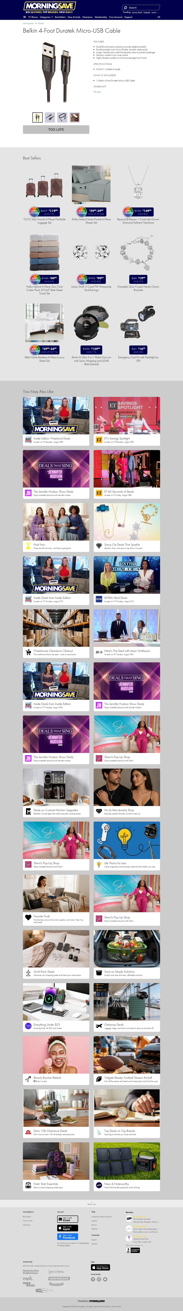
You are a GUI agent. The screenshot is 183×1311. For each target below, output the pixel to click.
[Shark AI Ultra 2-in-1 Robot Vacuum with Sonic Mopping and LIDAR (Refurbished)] (91, 343)
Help (93, 1212)
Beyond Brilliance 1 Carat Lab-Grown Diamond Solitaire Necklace (138, 220)
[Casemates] (46, 1290)
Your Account (115, 17)
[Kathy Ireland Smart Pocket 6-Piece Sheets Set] (91, 205)
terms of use (84, 1243)
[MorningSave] (59, 1278)
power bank (137, 12)
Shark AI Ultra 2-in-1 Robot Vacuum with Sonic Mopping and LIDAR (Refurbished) (91, 360)
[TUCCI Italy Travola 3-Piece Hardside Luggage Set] (44, 205)
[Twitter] (105, 1279)
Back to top (92, 1204)
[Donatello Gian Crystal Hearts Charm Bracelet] (138, 273)
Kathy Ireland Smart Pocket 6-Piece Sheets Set (91, 220)
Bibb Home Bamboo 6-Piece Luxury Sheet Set (44, 359)
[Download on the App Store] (100, 1267)
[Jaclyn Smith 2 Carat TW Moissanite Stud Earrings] (91, 273)
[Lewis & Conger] (59, 1272)
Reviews (129, 1212)
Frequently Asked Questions (102, 1216)
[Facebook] (93, 1279)
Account (60, 1212)
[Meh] (33, 1278)
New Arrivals (74, 17)
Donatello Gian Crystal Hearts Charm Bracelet (138, 288)
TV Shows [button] (33, 17)
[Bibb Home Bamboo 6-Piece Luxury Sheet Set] (44, 343)
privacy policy (65, 1245)
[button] (24, 17)
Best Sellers (60, 17)
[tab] (37, 117)
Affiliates (95, 1229)
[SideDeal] (33, 1284)
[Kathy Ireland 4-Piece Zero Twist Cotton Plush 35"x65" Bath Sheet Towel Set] (44, 273)
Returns (94, 1225)
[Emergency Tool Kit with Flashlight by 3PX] (138, 343)
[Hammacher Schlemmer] (33, 1272)
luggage (146, 12)
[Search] (125, 7)
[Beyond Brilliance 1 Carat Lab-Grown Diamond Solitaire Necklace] (138, 205)
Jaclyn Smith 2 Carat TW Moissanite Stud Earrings (91, 288)
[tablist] (56, 117)
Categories (45, 17)
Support (128, 17)
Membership (101, 17)
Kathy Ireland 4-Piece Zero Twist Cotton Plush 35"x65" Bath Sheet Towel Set (44, 290)
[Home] (49, 6)
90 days (97, 91)
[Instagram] (99, 1279)
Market (41, 23)
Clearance (87, 17)
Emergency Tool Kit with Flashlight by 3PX (138, 359)
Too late (56, 129)
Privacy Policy (105, 1306)
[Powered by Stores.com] (91, 1301)
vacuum (155, 12)
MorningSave (28, 23)
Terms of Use (116, 1306)
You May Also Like (38, 391)
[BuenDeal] (59, 1284)
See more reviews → (134, 1245)
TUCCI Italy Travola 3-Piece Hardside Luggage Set (44, 220)
